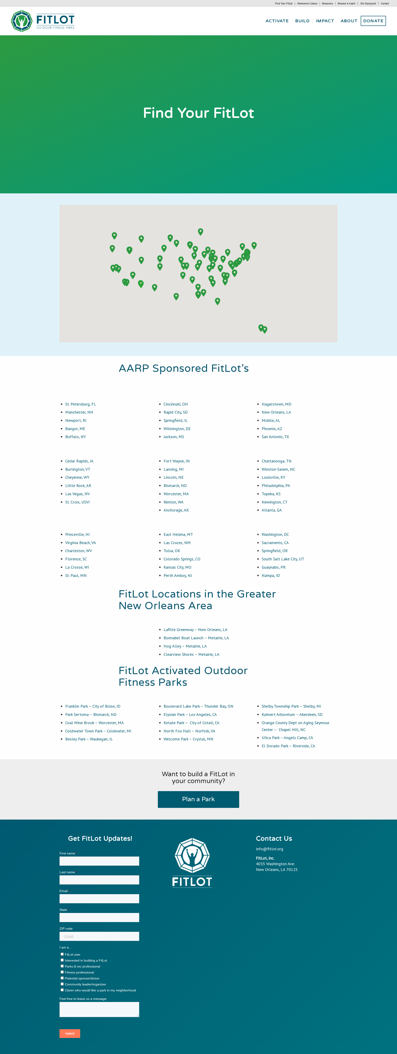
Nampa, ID (271, 575)
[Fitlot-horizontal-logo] (43, 21)
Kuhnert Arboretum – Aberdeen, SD (292, 714)
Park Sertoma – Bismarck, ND (90, 714)
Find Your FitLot (283, 3)
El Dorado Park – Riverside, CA (288, 745)
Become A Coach (346, 3)
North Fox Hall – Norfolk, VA (189, 731)
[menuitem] (284, 3)
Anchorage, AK (176, 510)
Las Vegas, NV (77, 493)
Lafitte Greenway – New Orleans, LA (195, 629)
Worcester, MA (176, 493)
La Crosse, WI (77, 567)
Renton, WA (174, 502)
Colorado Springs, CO (182, 559)
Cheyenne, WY (77, 477)
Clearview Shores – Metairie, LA (191, 654)
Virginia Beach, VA (80, 542)
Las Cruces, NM (177, 542)
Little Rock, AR (78, 485)
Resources (327, 3)
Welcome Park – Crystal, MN (188, 739)
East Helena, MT (178, 534)
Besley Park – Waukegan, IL (89, 739)
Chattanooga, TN (277, 461)
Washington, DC (275, 534)
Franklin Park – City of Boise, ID (92, 706)
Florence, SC (76, 559)
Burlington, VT (77, 469)
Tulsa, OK (172, 550)
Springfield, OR (275, 550)
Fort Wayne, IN (177, 461)
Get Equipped (368, 3)
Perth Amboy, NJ (178, 575)
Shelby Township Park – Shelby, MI (291, 706)
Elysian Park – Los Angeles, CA (190, 714)
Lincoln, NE (174, 477)
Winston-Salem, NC (278, 469)
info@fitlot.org (269, 848)
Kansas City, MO (177, 567)
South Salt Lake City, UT (283, 559)
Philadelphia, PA (276, 485)
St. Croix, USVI (77, 502)
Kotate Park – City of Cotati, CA (191, 722)
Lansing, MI (174, 469)
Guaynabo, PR (274, 567)
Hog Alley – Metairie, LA (185, 646)
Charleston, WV (78, 550)
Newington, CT (274, 502)
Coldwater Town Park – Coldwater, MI (98, 731)
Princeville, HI (77, 534)
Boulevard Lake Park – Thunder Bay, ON (198, 706)
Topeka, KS (271, 493)
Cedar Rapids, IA (79, 461)
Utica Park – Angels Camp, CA (287, 737)
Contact (385, 3)
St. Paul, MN (76, 575)
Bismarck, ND (175, 485)
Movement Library (307, 3)
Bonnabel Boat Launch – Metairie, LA (196, 637)
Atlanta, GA (272, 510)
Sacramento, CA (275, 542)
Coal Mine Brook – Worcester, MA (94, 722)
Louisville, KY (273, 477)
